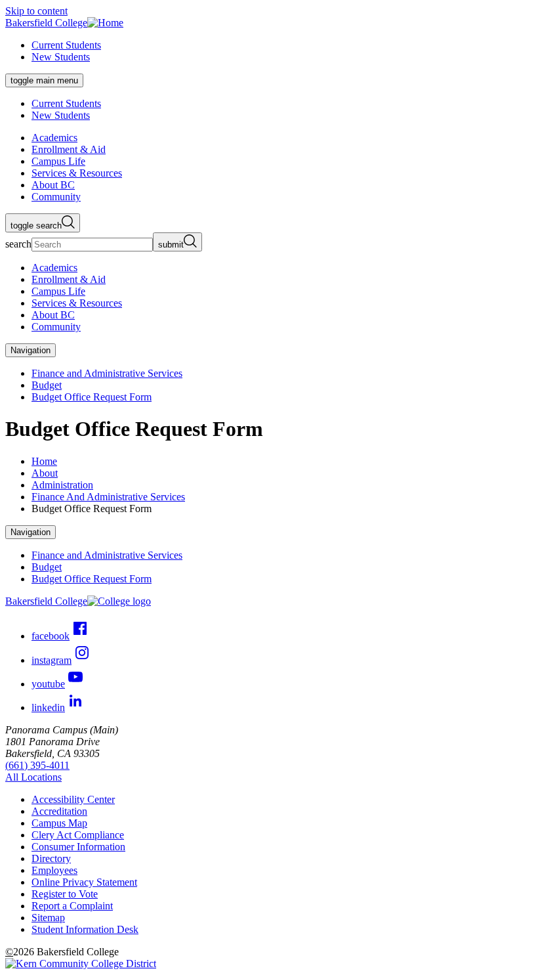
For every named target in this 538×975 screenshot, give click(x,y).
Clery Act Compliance (77, 834)
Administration (62, 484)
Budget (46, 385)
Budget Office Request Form (91, 396)
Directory (51, 858)
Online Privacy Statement (84, 882)
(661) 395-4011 (37, 765)
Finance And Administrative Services (108, 496)
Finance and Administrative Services (106, 373)
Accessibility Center (73, 799)
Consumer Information (78, 846)
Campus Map (59, 823)
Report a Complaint (72, 905)
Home (44, 461)
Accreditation (59, 811)
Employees (54, 870)
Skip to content (36, 10)
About (44, 473)
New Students (60, 56)
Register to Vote (64, 893)
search (18, 243)
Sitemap (48, 917)
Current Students (66, 45)
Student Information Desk (84, 929)
